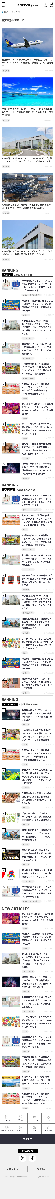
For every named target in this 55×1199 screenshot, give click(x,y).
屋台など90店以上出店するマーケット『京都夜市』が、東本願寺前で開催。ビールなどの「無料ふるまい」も (37, 855)
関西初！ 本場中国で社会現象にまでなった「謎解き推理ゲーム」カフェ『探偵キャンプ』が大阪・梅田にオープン (36, 448)
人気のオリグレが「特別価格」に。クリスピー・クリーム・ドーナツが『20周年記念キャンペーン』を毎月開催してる (37, 388)
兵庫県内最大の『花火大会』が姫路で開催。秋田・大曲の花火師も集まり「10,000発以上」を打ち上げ (37, 715)
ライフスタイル (6, 1130)
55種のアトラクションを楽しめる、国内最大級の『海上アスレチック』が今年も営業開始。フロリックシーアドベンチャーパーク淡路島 (37, 776)
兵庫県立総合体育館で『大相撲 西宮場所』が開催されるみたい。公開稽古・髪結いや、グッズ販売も (36, 798)
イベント (7, 1120)
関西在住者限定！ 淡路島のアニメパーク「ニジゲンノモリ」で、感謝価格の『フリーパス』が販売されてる (36, 623)
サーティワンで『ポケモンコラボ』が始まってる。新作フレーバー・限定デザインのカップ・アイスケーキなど (37, 428)
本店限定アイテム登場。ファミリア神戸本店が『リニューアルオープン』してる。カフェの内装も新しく (36, 348)
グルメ (20, 1120)
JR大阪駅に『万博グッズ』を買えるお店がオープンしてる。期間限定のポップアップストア (37, 873)
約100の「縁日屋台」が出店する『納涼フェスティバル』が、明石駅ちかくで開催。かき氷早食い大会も (37, 305)
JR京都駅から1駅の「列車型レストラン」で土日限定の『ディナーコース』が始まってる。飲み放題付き (37, 408)
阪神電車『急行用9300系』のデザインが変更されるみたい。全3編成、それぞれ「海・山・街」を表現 (37, 580)
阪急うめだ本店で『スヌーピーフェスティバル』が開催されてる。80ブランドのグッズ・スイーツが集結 (37, 683)
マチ (34, 1130)
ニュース (34, 1120)
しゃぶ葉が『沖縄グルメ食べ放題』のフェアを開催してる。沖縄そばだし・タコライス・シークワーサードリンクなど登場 (36, 735)
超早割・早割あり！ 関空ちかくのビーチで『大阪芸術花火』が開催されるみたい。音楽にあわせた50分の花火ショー (36, 468)
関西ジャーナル (26, 1176)
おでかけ (20, 1130)
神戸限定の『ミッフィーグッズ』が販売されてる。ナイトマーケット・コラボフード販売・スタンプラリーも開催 (37, 285)
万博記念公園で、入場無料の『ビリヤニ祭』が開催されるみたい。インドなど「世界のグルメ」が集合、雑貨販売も (36, 368)
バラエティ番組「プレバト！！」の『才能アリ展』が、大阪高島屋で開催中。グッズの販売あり (37, 816)
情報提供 (27, 1138)
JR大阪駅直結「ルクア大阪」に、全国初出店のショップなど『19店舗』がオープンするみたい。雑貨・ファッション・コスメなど (37, 327)
